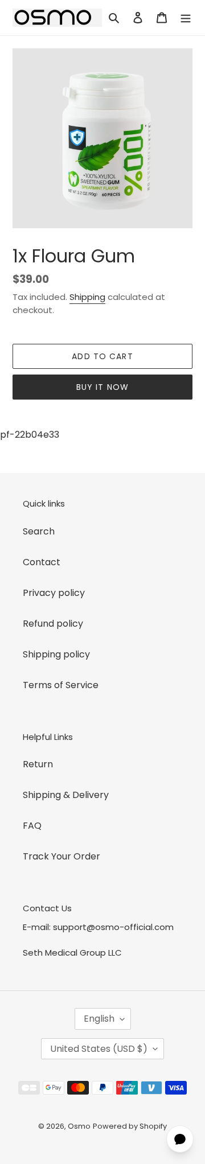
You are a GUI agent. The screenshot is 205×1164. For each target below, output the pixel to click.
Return (38, 764)
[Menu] (186, 18)
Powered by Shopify (130, 1126)
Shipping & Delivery (66, 794)
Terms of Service (61, 685)
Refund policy (53, 623)
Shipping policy (56, 654)
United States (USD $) (98, 1048)
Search (39, 531)
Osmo (79, 1126)
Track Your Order (61, 856)
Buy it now (102, 387)
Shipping (87, 297)
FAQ (32, 825)
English (99, 1018)
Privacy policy (54, 592)
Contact (41, 562)
